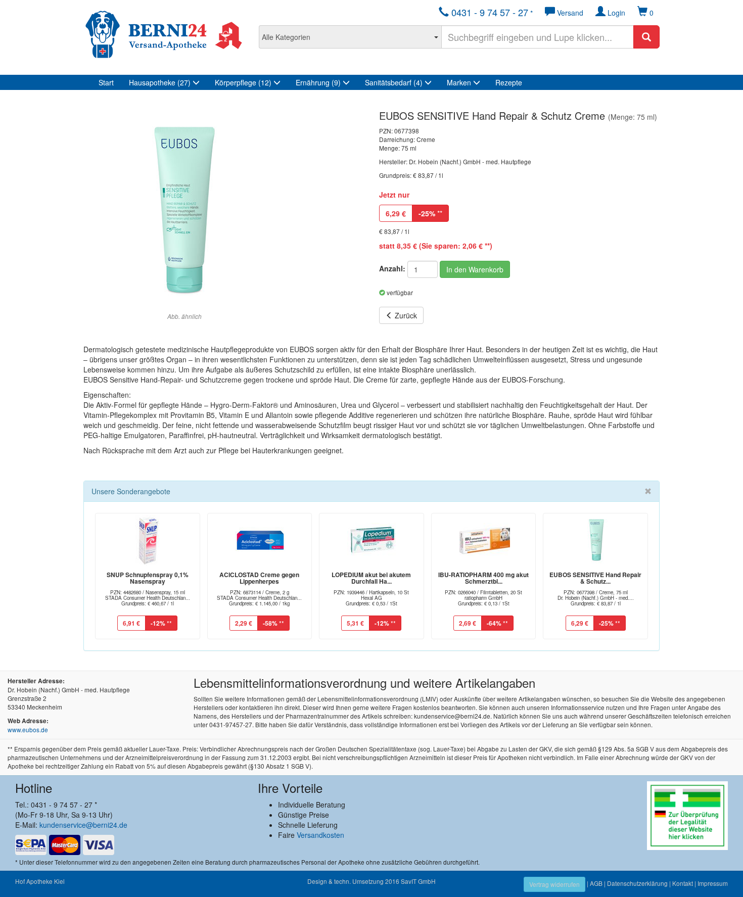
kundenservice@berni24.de (83, 825)
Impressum (713, 883)
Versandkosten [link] (320, 835)
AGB (596, 883)
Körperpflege (243, 82)
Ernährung (318, 82)
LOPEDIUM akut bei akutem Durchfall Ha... (371, 578)
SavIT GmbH (418, 881)
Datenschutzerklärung (637, 883)
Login (615, 13)
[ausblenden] (648, 491)
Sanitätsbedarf (394, 82)
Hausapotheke (160, 82)
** (430, 213)
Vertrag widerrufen (554, 884)
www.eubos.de (28, 729)
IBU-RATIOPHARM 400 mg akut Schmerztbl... (483, 578)
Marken (460, 82)
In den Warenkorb (474, 269)
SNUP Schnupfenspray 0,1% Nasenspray (148, 578)
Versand (569, 13)
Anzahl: (392, 268)
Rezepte (508, 82)
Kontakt (682, 883)
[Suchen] (646, 37)
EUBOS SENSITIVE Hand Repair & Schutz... (595, 578)
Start (106, 82)
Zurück (405, 315)
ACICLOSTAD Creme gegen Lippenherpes (259, 578)
